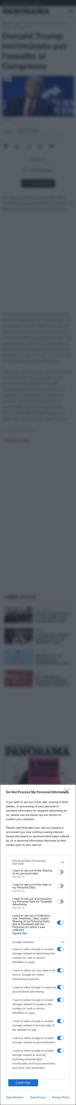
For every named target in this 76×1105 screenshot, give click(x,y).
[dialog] (38, 944)
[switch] (60, 872)
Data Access (38, 1097)
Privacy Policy (61, 1097)
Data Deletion (15, 1097)
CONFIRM (23, 1082)
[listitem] (38, 862)
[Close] (68, 792)
